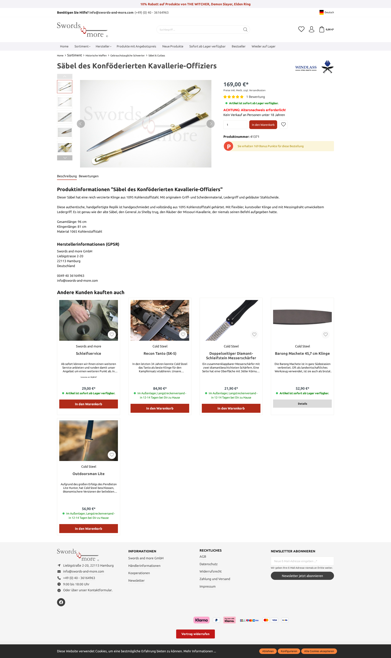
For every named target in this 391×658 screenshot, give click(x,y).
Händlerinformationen (144, 565)
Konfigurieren (289, 651)
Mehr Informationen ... (199, 651)
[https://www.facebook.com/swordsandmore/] (61, 602)
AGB (203, 556)
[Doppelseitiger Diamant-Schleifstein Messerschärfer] (231, 320)
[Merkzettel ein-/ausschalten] (283, 124)
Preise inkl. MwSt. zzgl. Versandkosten (244, 90)
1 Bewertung (255, 97)
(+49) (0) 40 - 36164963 (152, 12)
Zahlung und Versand (215, 579)
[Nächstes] (210, 124)
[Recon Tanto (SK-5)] (160, 320)
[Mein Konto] (312, 29)
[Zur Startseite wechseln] (82, 29)
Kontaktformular (100, 590)
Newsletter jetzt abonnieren (302, 576)
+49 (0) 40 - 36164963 (79, 578)
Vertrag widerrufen (195, 634)
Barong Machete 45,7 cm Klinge (302, 353)
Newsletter (136, 580)
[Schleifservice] (88, 320)
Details (302, 403)
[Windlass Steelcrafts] (314, 66)
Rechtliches (211, 550)
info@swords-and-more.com (111, 12)
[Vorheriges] (81, 124)
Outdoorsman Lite (88, 474)
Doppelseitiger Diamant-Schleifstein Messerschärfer (231, 355)
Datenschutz (209, 564)
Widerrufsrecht (211, 571)
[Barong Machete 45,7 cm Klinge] (302, 320)
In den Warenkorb (263, 124)
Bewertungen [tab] (89, 176)
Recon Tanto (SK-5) (160, 353)
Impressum (208, 586)
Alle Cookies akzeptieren (319, 651)
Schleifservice (88, 353)
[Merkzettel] (301, 29)
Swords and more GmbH (146, 558)
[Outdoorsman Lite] (88, 440)
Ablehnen (268, 651)
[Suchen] (245, 29)
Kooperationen (139, 573)
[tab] (67, 176)
